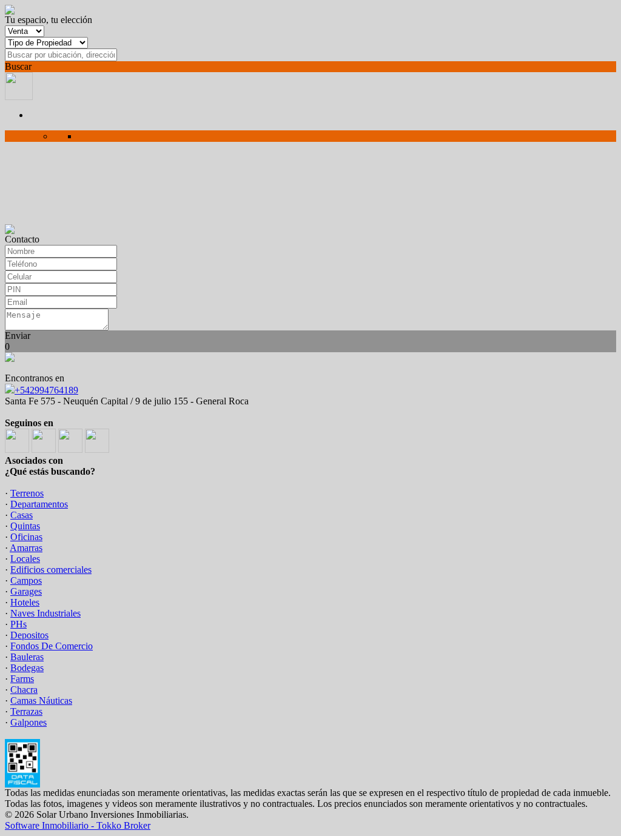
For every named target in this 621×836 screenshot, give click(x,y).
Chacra (24, 689)
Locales (25, 558)
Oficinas (26, 537)
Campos (26, 580)
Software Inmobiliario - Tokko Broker (77, 825)
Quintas (25, 526)
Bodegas (27, 668)
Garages (26, 591)
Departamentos (39, 504)
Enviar (17, 335)
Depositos (29, 635)
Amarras (26, 548)
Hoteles (24, 602)
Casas (21, 515)
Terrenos (27, 493)
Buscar (18, 66)
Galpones (28, 722)
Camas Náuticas (41, 700)
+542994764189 (46, 390)
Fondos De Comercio (51, 646)
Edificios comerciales (51, 569)
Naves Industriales (45, 613)
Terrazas (26, 711)
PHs (18, 624)
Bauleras (27, 657)
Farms (22, 679)
